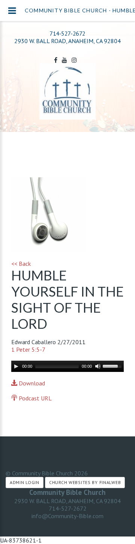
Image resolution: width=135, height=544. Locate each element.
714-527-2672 (67, 33)
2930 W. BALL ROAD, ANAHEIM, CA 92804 (67, 501)
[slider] (113, 365)
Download (31, 383)
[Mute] (98, 366)
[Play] (16, 366)
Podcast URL (34, 398)
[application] (67, 366)
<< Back (21, 263)
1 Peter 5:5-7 (28, 349)
